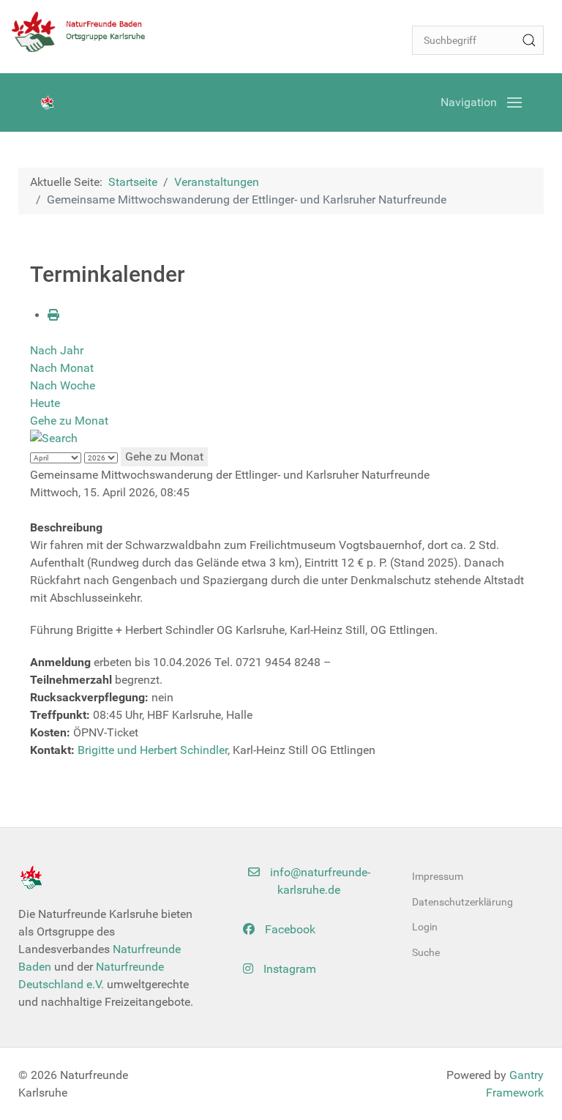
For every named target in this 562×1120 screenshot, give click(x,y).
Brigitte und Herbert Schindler (153, 750)
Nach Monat (62, 368)
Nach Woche (62, 385)
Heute (45, 403)
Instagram (288, 969)
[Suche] (529, 40)
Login (425, 927)
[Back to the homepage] (84, 31)
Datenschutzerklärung (462, 902)
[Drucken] (53, 315)
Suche (426, 952)
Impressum (437, 876)
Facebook (288, 929)
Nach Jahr (56, 350)
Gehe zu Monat (69, 421)
